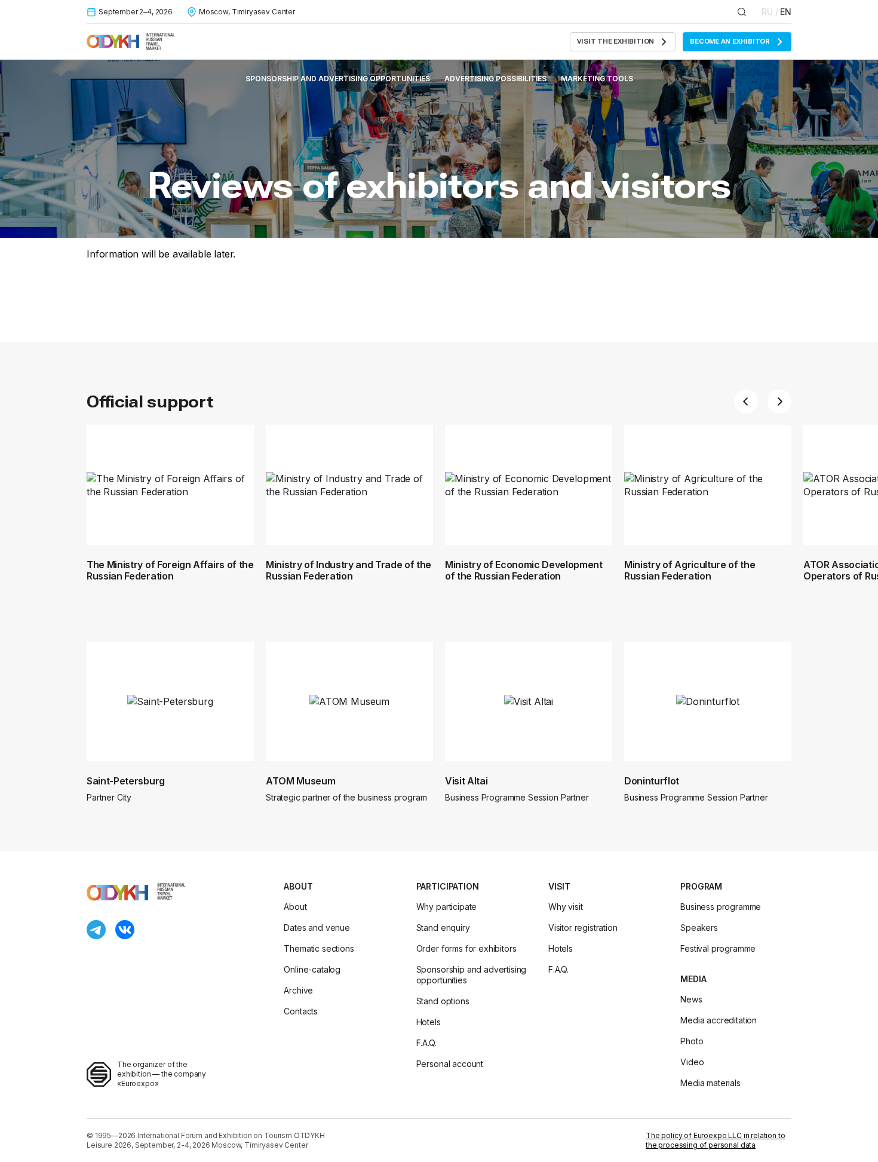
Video (692, 1062)
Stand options (442, 1001)
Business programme (720, 907)
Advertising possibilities (495, 78)
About (298, 886)
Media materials (710, 1083)
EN (785, 12)
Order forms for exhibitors (466, 948)
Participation (447, 886)
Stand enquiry (443, 927)
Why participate (446, 907)
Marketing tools (597, 78)
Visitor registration (583, 927)
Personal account (449, 1064)
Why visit (565, 907)
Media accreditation (718, 1020)
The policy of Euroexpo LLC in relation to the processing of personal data (715, 1140)
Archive (298, 990)
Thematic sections (319, 948)
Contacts (301, 1011)
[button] (746, 401)
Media (693, 979)
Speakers (699, 927)
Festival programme (718, 948)
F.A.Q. (426, 1043)
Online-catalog (312, 969)
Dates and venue (317, 927)
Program (701, 886)
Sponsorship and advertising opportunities (337, 78)
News (691, 999)
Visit (559, 886)
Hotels (428, 1022)
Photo (691, 1041)
